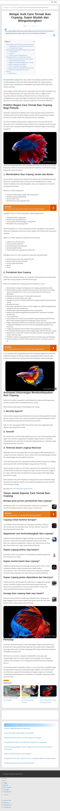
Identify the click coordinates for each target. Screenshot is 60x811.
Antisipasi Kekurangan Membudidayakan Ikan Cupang (20, 50)
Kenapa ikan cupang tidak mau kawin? (19, 69)
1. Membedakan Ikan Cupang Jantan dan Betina (21, 46)
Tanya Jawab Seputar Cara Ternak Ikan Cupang (18, 57)
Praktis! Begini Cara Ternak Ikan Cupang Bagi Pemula (20, 44)
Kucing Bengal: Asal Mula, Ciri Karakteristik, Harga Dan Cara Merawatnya (25, 742)
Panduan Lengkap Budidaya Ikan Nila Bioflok (17, 728)
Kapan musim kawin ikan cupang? (17, 66)
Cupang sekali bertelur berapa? (17, 60)
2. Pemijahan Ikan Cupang (15, 48)
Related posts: (12, 73)
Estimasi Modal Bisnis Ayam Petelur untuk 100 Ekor (19, 733)
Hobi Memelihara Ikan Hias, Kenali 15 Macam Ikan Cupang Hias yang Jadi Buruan (48, 700)
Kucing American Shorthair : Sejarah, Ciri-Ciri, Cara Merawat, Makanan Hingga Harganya (30, 758)
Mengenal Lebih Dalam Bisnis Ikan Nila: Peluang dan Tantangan (29, 700)
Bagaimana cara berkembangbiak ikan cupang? (21, 62)
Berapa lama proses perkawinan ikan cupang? (21, 59)
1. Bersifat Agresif (13, 51)
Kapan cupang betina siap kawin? (17, 64)
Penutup (8, 71)
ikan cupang (33, 667)
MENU (55, 2)
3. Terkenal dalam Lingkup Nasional (18, 55)
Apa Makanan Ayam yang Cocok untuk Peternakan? (19, 763)
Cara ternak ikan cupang (11, 80)
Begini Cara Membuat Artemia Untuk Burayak (17, 754)
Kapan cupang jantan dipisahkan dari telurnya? (21, 68)
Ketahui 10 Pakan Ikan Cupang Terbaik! (21, 488)
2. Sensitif (11, 53)
